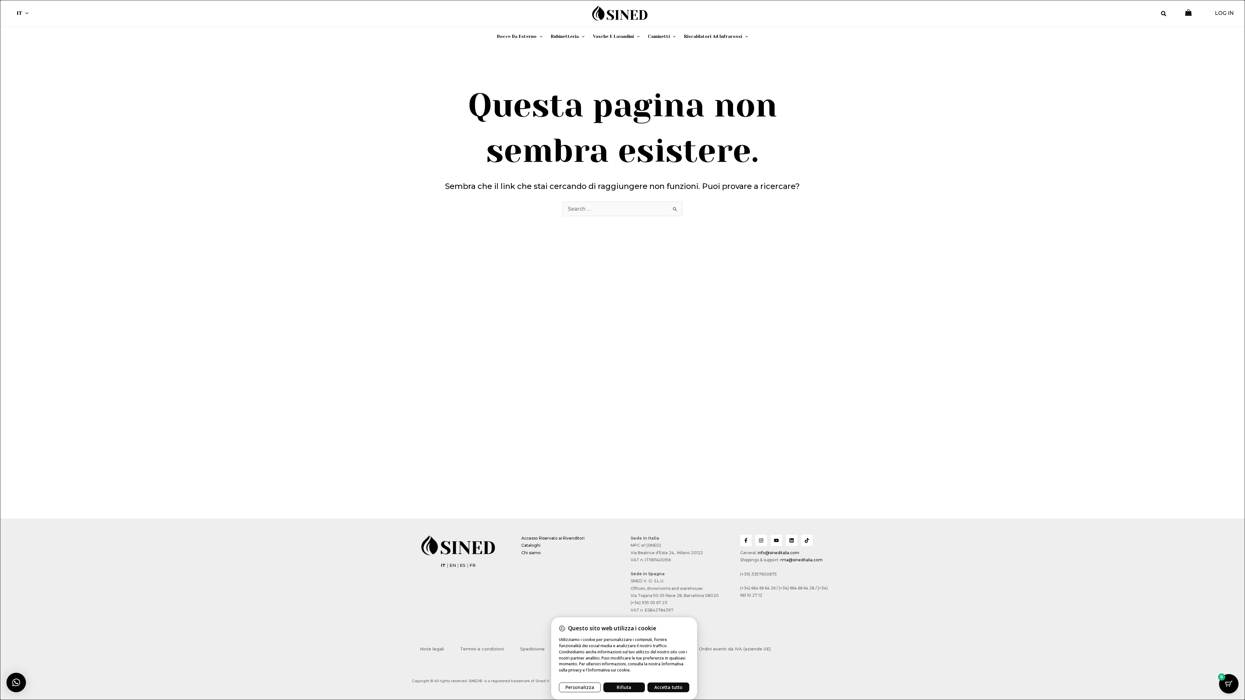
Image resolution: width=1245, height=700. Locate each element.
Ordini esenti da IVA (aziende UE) (735, 648)
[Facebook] (746, 540)
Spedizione (532, 648)
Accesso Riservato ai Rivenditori (553, 538)
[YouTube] (776, 540)
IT (19, 13)
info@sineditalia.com (778, 552)
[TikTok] (806, 540)
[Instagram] (761, 540)
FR (472, 565)
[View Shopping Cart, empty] (1188, 13)
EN (452, 565)
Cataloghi (530, 545)
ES (463, 565)
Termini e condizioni (482, 648)
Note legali (432, 648)
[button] (25, 13)
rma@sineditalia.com (801, 559)
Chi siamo (531, 552)
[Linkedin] (791, 540)
